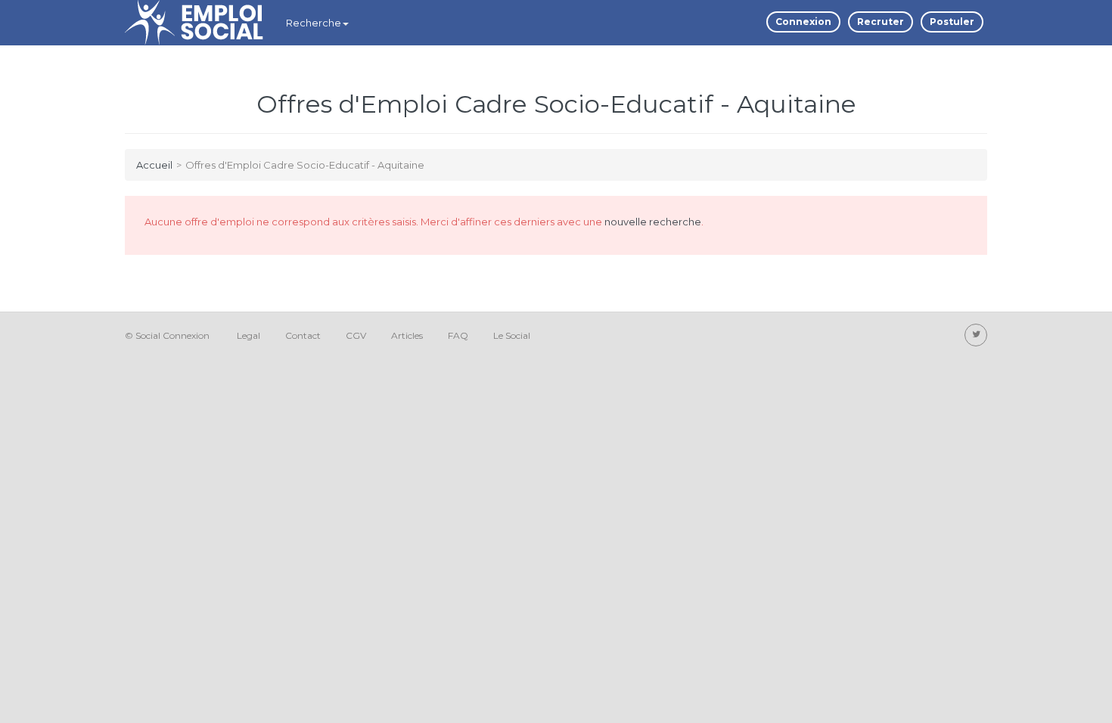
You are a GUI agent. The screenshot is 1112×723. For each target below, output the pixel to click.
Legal (248, 335)
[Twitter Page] (975, 335)
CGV (356, 335)
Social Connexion (172, 335)
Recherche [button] (313, 23)
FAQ (458, 335)
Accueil (154, 165)
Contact (303, 335)
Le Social (511, 335)
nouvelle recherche (652, 222)
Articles (407, 335)
